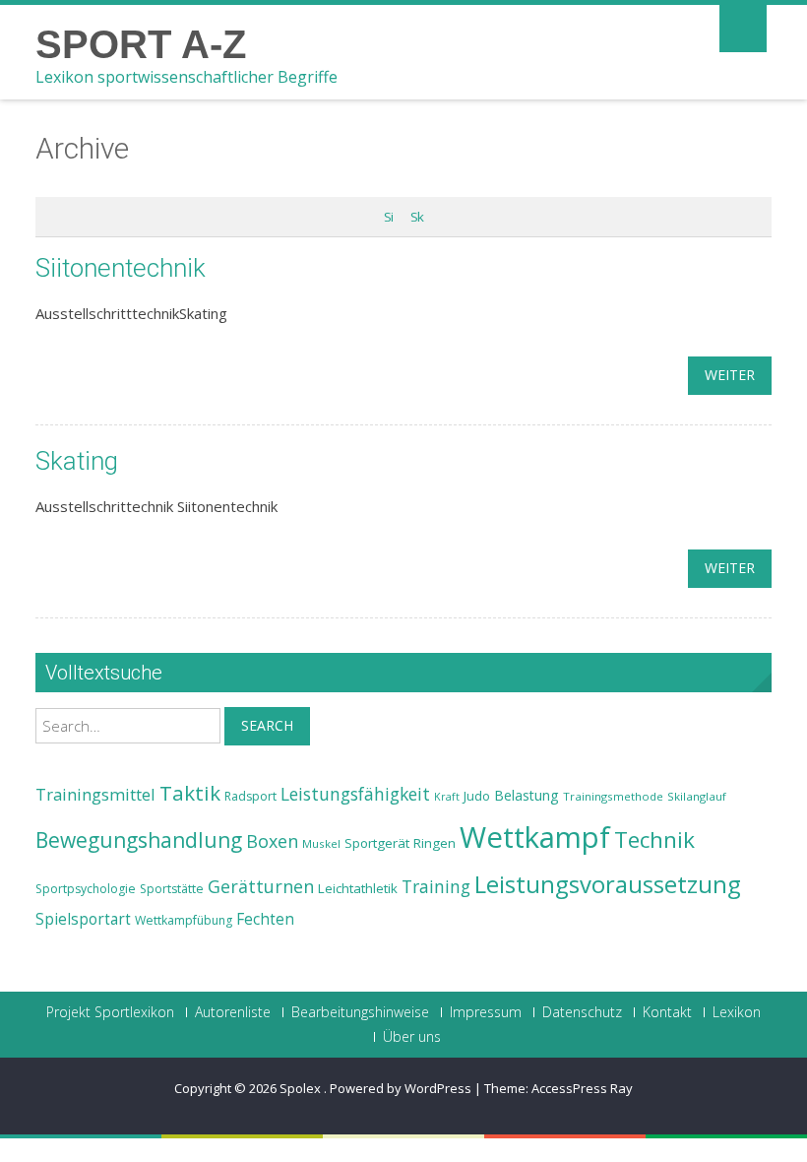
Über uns (412, 1037)
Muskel (321, 843)
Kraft (447, 797)
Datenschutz (582, 1012)
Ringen (434, 843)
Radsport (250, 796)
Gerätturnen (261, 886)
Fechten (265, 919)
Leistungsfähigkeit (355, 794)
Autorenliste (233, 1012)
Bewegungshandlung (138, 840)
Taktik (189, 793)
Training (436, 886)
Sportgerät (376, 843)
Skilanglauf (696, 796)
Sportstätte (172, 888)
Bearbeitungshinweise (360, 1012)
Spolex (301, 1088)
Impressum (486, 1012)
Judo (477, 796)
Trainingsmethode (613, 796)
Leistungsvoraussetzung (607, 884)
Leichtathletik (358, 888)
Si (388, 217)
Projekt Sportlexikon (110, 1012)
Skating (76, 461)
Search (267, 725)
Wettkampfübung (183, 920)
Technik (654, 839)
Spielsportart (83, 919)
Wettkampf (535, 837)
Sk (416, 217)
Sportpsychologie (85, 888)
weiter (730, 374)
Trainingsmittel (95, 794)
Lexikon (737, 1012)
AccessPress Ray (582, 1088)
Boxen (272, 841)
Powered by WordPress (400, 1088)
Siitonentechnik (120, 268)
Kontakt (667, 1012)
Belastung (526, 795)
